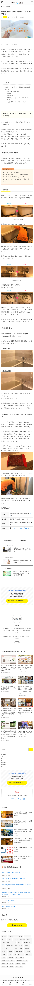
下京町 (20, 948)
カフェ (3, 939)
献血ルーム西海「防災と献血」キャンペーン (14, 872)
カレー (9, 939)
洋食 (23, 963)
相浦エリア (5, 966)
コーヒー (15, 939)
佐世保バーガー (18, 951)
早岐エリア (5, 963)
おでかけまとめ (13, 936)
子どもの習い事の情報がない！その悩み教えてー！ (22, 561)
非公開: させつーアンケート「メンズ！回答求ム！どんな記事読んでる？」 (22, 549)
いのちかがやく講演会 (8, 900)
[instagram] (18, 642)
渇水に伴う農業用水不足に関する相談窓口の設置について (16, 885)
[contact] (23, 977)
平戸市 (13, 960)
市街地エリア (5, 960)
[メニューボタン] (31, 2)
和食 (14, 954)
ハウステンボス (28, 942)
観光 (17, 966)
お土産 (20, 936)
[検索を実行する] (31, 749)
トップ (30, 984)
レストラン (14, 948)
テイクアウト (5, 942)
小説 (17, 957)
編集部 (17, 625)
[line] (18, 977)
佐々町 (10, 951)
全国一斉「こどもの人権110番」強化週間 (13, 878)
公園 (10, 954)
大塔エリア (21, 954)
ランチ (20, 945)
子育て (3, 957)
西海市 (11, 966)
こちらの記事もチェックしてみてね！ (16, 102)
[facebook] (15, 642)
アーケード (27, 936)
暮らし (5, 17)
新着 (10, 984)
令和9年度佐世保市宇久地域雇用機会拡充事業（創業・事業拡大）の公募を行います (16, 893)
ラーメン (27, 945)
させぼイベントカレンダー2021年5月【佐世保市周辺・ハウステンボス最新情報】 (22, 573)
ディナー (13, 942)
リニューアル (5, 948)
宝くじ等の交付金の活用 (8, 906)
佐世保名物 (27, 951)
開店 (21, 966)
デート (19, 942)
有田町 (11, 963)
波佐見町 (18, 963)
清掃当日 (9, 93)
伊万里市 (4, 951)
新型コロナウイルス (22, 960)
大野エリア (29, 954)
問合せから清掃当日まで (13, 91)
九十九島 (27, 948)
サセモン (22, 939)
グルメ (17, 984)
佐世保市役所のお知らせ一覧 (12, 867)
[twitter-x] (13, 977)
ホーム (3, 984)
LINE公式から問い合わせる (17, 799)
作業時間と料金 (11, 95)
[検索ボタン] (2, 2)
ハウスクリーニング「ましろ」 (21, 528)
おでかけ (4, 936)
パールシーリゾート (12, 945)
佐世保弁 (4, 954)
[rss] (20, 977)
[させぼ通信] (16, 2)
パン (3, 945)
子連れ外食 (10, 957)
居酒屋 (22, 957)
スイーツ (29, 939)
